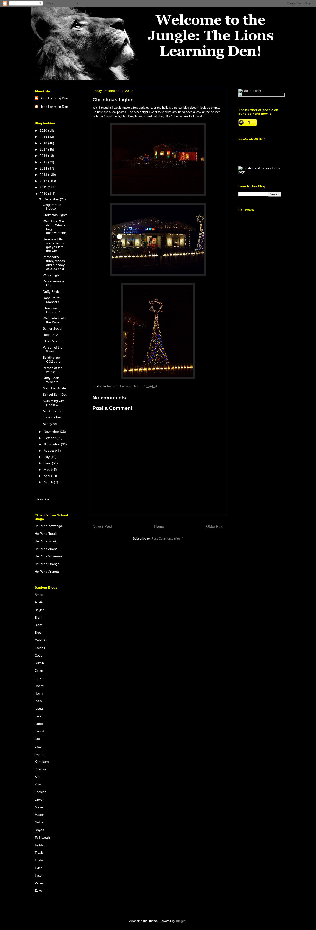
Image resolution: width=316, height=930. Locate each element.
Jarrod (39, 731)
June (48, 463)
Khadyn (40, 769)
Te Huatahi (42, 837)
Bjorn (38, 617)
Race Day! (50, 335)
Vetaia (39, 883)
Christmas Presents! (51, 310)
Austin (39, 602)
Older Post (214, 526)
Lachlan (40, 792)
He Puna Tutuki (46, 533)
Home (159, 526)
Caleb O (41, 640)
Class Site (42, 499)
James (39, 724)
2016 (44, 156)
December (52, 199)
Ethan (39, 678)
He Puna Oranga (47, 564)
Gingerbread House (52, 206)
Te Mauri (41, 845)
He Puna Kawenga (48, 526)
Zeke (38, 890)
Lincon (39, 799)
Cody (38, 655)
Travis (39, 852)
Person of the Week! (52, 349)
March (49, 482)
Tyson (39, 875)
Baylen (40, 610)
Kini (37, 777)
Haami (39, 686)
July (47, 457)
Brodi (38, 632)
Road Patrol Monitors (51, 300)
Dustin (39, 663)
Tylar (38, 868)
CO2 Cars (50, 341)
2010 (44, 193)
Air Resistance (53, 411)
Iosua (39, 708)
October (50, 438)
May (47, 469)
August (49, 450)
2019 (44, 137)
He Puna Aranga (47, 571)
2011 (44, 187)
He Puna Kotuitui (47, 541)
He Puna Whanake (48, 556)
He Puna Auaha (46, 549)
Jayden (40, 754)
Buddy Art (50, 424)
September (52, 444)
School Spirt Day (55, 394)
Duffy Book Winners (51, 380)
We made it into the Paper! (54, 320)
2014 (44, 168)
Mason (40, 814)
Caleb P (40, 648)
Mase (39, 807)
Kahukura (42, 761)
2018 (44, 143)
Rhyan (39, 830)
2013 (44, 174)
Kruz (38, 784)
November (52, 431)
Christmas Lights (55, 215)
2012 (44, 181)
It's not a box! (52, 417)
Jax (37, 739)
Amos (39, 594)
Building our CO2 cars (51, 359)
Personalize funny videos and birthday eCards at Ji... (55, 262)
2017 (44, 149)
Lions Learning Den (53, 98)
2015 (44, 162)
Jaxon (39, 746)
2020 (44, 130)
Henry (39, 693)
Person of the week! (52, 370)
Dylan (39, 670)
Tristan (40, 860)
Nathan (40, 822)
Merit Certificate (54, 388)
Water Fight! (52, 275)
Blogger (181, 921)
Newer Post (102, 526)
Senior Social (52, 328)
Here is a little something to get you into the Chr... (54, 245)
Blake (39, 625)
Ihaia (38, 701)
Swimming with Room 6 (54, 403)
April (47, 476)
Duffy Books (51, 292)
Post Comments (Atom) (167, 538)
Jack (38, 716)
